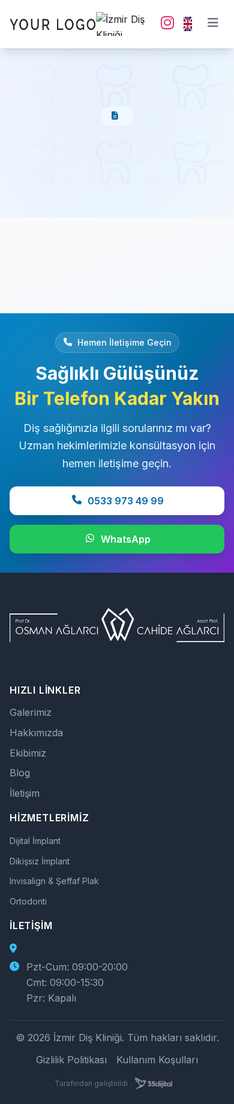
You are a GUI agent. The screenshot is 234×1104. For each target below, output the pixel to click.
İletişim (25, 793)
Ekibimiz (28, 753)
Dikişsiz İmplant (40, 861)
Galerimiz (31, 712)
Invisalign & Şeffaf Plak (54, 881)
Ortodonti (28, 901)
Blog (20, 773)
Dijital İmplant (35, 841)
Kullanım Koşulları (157, 1060)
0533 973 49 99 (126, 501)
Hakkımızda (36, 733)
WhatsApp (126, 539)
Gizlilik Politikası (71, 1060)
